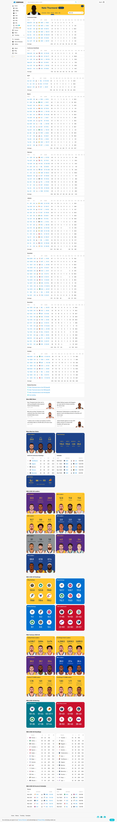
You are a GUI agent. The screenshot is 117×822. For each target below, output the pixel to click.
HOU (41, 108)
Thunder (63, 737)
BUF (42, 169)
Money (17, 28)
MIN (76, 473)
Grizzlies (63, 774)
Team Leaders (31, 434)
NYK (42, 179)
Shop (16, 53)
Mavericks (34, 473)
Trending (22, 815)
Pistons (33, 737)
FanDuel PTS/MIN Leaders (34, 677)
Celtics (33, 740)
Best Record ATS (31, 703)
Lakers (62, 747)
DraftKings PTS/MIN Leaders (64, 677)
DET (41, 87)
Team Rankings (61, 434)
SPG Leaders (60, 516)
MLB (16, 8)
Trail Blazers (35, 460)
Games (52, 13)
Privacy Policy (41, 820)
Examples (17, 39)
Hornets (33, 762)
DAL (47, 800)
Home (12, 815)
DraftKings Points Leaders (64, 637)
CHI (37, 797)
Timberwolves (64, 753)
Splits (56, 13)
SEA (41, 215)
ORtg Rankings (31, 580)
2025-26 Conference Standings (35, 455)
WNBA (17, 10)
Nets (32, 774)
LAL (41, 136)
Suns (50, 482)
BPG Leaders (30, 535)
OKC (47, 806)
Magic (32, 759)
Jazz (62, 780)
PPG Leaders (30, 494)
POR (41, 133)
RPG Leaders (60, 494)
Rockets (63, 750)
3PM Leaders (60, 535)
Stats (48, 13)
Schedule (59, 455)
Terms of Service (22, 820)
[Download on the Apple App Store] (98, 817)
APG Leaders (30, 516)
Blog (16, 50)
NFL (16, 23)
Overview (44, 13)
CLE (41, 105)
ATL (42, 160)
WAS (41, 99)
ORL (76, 803)
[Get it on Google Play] (101, 817)
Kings (62, 777)
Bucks (32, 768)
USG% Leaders (31, 657)
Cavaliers (33, 747)
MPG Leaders (60, 657)
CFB (16, 15)
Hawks (33, 753)
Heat (32, 765)
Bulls (32, 771)
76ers (32, 756)
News (16, 32)
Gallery (16, 44)
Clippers (34, 464)
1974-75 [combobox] (71, 13)
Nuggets (63, 744)
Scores (16, 30)
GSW (42, 22)
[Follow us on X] (104, 817)
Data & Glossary (19, 41)
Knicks (33, 744)
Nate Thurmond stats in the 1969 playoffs (39, 390)
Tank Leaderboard (61, 606)
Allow (112, 820)
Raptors (33, 750)
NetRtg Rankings (31, 606)
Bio (59, 13)
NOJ (41, 84)
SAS (47, 797)
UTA (47, 803)
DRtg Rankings (60, 580)
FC (16, 13)
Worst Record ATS (61, 703)
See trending (32, 395)
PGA (16, 25)
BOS (41, 102)
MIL (41, 81)
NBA (16, 18)
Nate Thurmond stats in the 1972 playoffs (39, 387)
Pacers (33, 777)
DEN (76, 470)
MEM (67, 464)
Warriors (61, 8)
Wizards (33, 780)
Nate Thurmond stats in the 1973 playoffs (39, 392)
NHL (16, 20)
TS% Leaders (30, 555)
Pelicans (34, 470)
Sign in (100, 2)
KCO (42, 53)
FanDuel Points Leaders (33, 637)
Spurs (62, 740)
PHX (41, 139)
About (16, 48)
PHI (41, 120)
